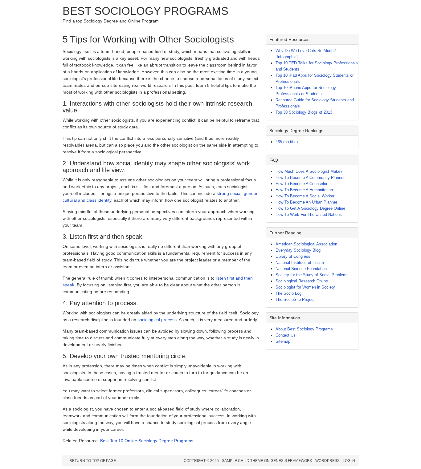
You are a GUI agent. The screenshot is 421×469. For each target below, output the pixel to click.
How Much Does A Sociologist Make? (309, 171)
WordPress (327, 461)
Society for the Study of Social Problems (312, 275)
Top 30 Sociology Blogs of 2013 (304, 112)
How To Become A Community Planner (310, 177)
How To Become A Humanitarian (304, 190)
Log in (349, 461)
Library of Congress (293, 256)
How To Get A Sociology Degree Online (310, 208)
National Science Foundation (301, 268)
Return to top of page (92, 461)
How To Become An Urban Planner (306, 202)
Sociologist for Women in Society (305, 287)
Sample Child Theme (242, 461)
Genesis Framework (291, 461)
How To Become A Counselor (301, 183)
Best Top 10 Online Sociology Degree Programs (146, 440)
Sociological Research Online (302, 281)
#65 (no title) (287, 141)
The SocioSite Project (295, 299)
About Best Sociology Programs (304, 329)
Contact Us (286, 335)
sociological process (157, 319)
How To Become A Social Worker (305, 196)
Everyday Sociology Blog (298, 250)
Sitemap (283, 341)
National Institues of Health (300, 262)
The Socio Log (288, 293)
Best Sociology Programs (145, 11)
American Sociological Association (306, 244)
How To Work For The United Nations (309, 214)
